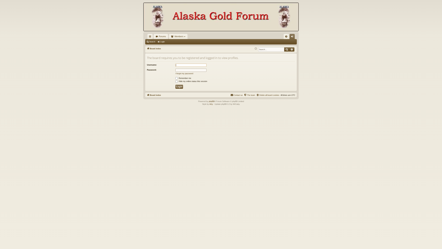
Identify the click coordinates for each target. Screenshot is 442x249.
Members (179, 36)
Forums (162, 36)
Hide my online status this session (192, 81)
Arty (211, 104)
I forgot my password (184, 73)
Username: (152, 65)
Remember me (184, 78)
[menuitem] (286, 36)
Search (152, 42)
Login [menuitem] (293, 37)
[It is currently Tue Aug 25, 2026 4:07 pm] (256, 49)
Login (162, 42)
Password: (152, 70)
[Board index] (221, 17)
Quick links (151, 37)
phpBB (211, 101)
